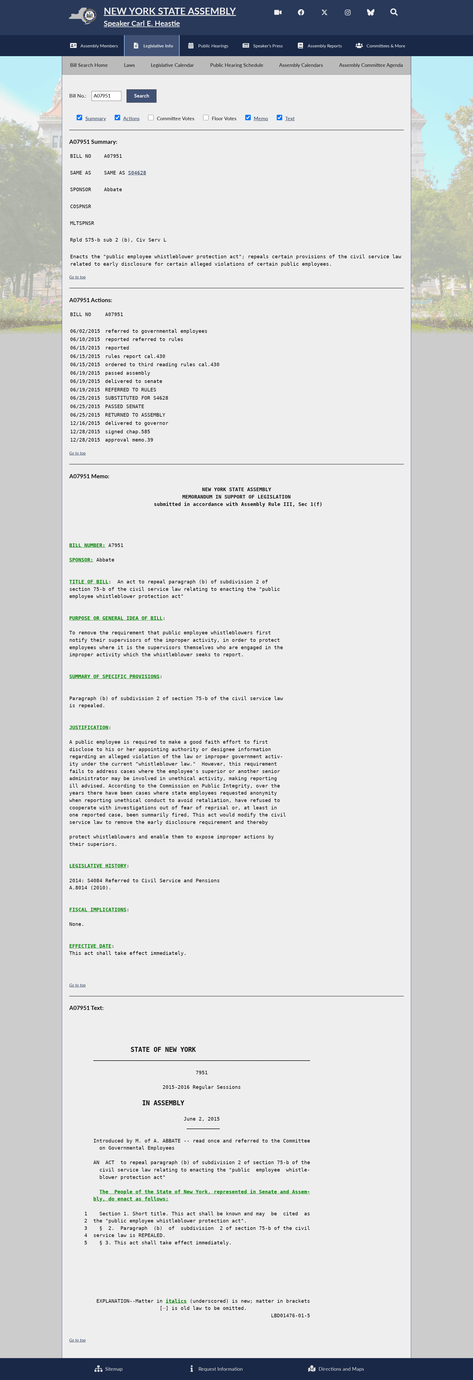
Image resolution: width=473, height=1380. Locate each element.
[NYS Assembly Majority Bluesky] (371, 13)
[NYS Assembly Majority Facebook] (301, 13)
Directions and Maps (340, 1369)
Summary (95, 118)
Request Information (220, 1369)
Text (290, 118)
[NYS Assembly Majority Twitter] (324, 13)
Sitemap (113, 1369)
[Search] (394, 13)
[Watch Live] (278, 13)
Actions (131, 118)
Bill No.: (77, 96)
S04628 (137, 173)
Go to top (77, 276)
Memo (261, 118)
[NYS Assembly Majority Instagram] (348, 13)
